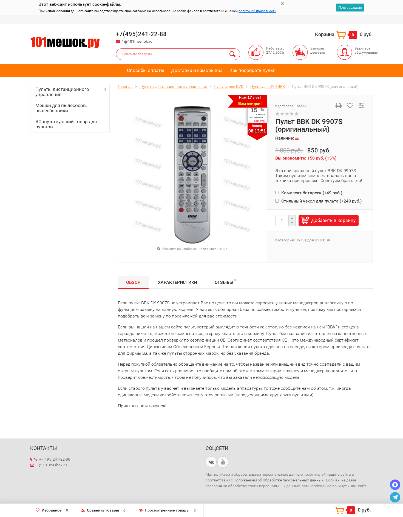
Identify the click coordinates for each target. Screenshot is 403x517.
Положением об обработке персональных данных (279, 480)
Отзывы (225, 281)
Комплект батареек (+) (311, 192)
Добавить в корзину (333, 220)
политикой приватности (257, 11)
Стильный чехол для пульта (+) (321, 201)
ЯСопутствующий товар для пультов (66, 124)
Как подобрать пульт (252, 70)
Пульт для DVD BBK (313, 240)
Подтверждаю (350, 7)
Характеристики (177, 282)
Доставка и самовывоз (197, 70)
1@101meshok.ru (137, 41)
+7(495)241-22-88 (54, 459)
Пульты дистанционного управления (62, 91)
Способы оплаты (145, 70)
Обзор (133, 282)
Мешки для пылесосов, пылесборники (61, 108)
